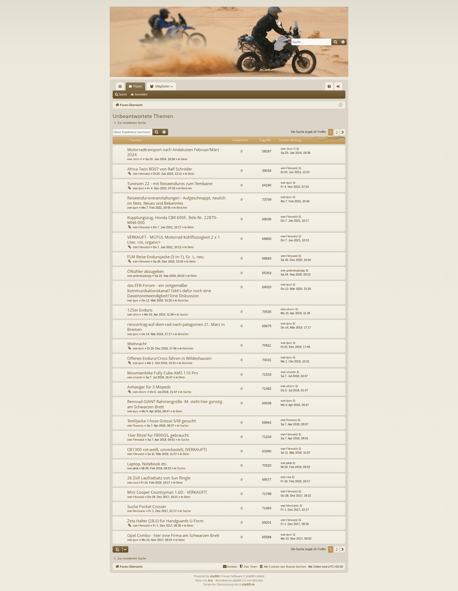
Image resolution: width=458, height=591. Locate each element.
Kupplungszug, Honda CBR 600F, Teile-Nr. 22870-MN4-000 (172, 220)
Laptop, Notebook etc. (147, 463)
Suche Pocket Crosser (146, 506)
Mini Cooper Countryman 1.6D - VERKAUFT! (167, 492)
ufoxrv (137, 314)
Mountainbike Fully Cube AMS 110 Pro (162, 372)
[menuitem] (329, 86)
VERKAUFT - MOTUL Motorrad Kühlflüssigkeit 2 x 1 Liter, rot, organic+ (173, 239)
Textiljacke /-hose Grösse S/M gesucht (161, 420)
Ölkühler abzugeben (145, 271)
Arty (210, 580)
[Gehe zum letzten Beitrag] (298, 149)
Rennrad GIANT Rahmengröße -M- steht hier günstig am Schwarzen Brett (174, 404)
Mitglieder (162, 86)
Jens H (137, 159)
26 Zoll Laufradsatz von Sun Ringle (158, 477)
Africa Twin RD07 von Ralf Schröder (159, 169)
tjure (141, 188)
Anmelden (141, 94)
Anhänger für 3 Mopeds (149, 386)
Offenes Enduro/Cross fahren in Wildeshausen (169, 358)
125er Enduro (139, 310)
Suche (123, 94)
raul (135, 482)
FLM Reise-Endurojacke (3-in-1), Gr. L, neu (165, 256)
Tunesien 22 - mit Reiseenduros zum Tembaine (169, 183)
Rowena (138, 425)
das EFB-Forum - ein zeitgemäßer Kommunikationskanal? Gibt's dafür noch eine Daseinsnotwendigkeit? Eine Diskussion (169, 290)
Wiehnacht (137, 343)
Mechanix (139, 511)
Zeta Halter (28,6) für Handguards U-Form (165, 520)
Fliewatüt (144, 173)
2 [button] (337, 132)
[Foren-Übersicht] (229, 42)
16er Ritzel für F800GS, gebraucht (158, 435)
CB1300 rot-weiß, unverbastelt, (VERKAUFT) (166, 449)
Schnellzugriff (121, 87)
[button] (342, 132)
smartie (137, 377)
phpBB (214, 576)
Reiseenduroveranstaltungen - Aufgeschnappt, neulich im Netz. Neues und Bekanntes (176, 200)
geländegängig (142, 275)
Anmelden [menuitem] (339, 87)
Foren (138, 86)
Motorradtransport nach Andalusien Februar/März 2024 (173, 152)
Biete (184, 159)
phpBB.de (248, 584)
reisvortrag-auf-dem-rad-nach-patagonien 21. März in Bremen (176, 327)
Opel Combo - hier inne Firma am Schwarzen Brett (173, 535)
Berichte (186, 188)
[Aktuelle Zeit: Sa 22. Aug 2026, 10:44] (340, 105)
